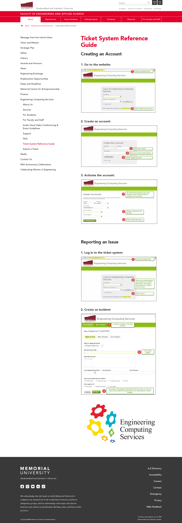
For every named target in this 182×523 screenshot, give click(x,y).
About (30, 19)
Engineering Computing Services (42, 26)
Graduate (111, 19)
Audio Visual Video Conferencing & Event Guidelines (40, 127)
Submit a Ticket (30, 149)
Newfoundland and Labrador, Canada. (150, 519)
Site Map (141, 517)
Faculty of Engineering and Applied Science (52, 13)
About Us (28, 104)
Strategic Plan (27, 48)
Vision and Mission (29, 42)
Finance (24, 94)
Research (131, 19)
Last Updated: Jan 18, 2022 (153, 517)
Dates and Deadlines (30, 84)
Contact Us (26, 159)
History (24, 58)
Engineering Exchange (31, 73)
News (23, 68)
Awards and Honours (31, 63)
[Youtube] (33, 486)
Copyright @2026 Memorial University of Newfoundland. (37, 519)
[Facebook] (22, 486)
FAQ (25, 138)
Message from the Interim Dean (36, 37)
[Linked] (38, 486)
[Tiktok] (43, 486)
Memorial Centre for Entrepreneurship (39, 89)
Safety (23, 53)
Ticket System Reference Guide (38, 144)
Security (27, 109)
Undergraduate (91, 19)
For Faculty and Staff (151, 19)
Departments (50, 19)
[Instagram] (27, 486)
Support (27, 133)
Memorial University (46, 6)
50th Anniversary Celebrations (35, 164)
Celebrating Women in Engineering (38, 169)
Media (23, 154)
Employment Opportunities (34, 78)
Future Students (70, 19)
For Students (29, 115)
